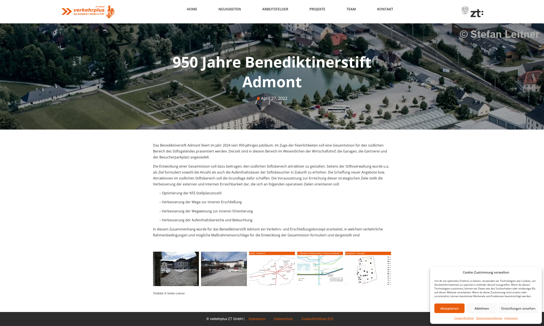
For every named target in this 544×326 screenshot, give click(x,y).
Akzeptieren (449, 308)
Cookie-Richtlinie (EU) (317, 319)
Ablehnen (482, 308)
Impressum (511, 318)
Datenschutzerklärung (489, 318)
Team (351, 9)
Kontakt (385, 9)
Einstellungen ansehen (518, 308)
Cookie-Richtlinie (464, 318)
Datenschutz (283, 319)
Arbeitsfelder (275, 9)
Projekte (317, 9)
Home (192, 9)
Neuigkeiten (229, 9)
